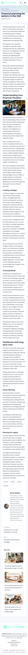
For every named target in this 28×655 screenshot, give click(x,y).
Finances (7, 9)
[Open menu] (25, 3)
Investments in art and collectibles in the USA (11, 529)
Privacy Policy (14, 644)
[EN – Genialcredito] (8, 2)
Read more (19, 637)
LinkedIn (19, 481)
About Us (14, 640)
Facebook (6, 481)
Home (2, 9)
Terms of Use (14, 645)
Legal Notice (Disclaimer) (14, 642)
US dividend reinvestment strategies (12, 539)
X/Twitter (13, 481)
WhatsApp (6, 485)
